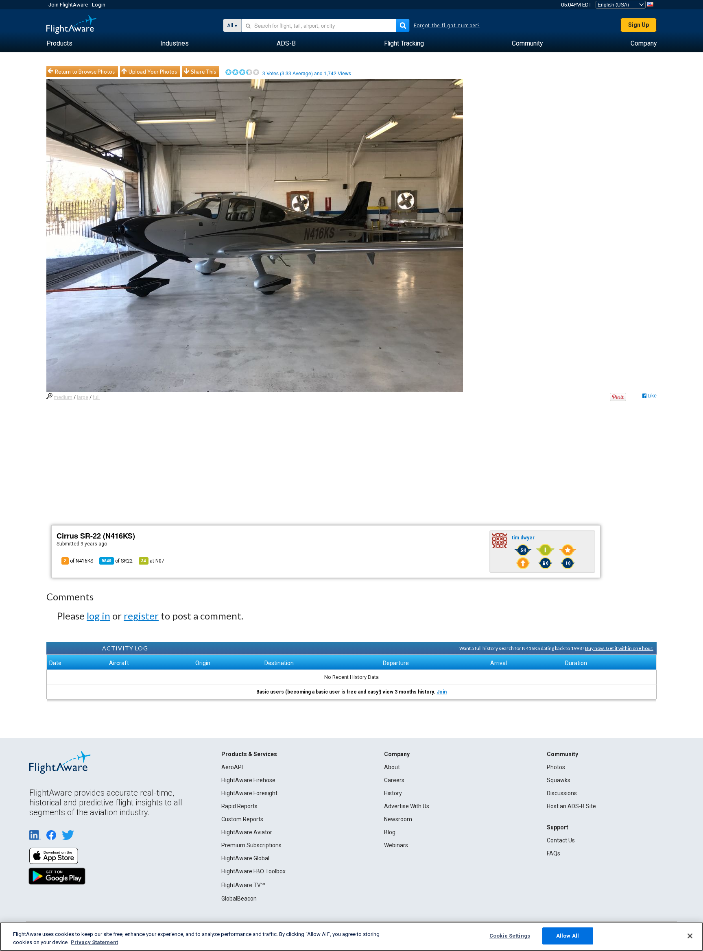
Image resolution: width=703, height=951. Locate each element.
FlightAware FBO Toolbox (253, 871)
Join (442, 692)
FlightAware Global (245, 858)
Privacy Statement (94, 942)
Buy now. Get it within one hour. (619, 648)
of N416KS (78, 561)
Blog (389, 832)
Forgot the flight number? (447, 25)
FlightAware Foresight (249, 793)
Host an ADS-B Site (571, 806)
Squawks (558, 780)
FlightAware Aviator (246, 832)
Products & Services (249, 754)
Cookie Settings (509, 936)
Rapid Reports (239, 806)
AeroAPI (232, 767)
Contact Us (561, 840)
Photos (556, 767)
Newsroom (398, 819)
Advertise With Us (406, 806)
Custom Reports (242, 819)
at (152, 561)
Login (98, 5)
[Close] (690, 936)
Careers (394, 780)
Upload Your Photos (153, 71)
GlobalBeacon (239, 898)
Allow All (567, 936)
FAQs (553, 853)
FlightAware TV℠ (243, 885)
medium (63, 397)
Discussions (562, 793)
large (82, 397)
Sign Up (638, 25)
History (393, 793)
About (392, 767)
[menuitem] (59, 43)
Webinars (396, 845)
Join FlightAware (68, 5)
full (96, 397)
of (117, 561)
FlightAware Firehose (248, 780)
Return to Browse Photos (85, 71)
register (141, 616)
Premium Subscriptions (251, 845)
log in (98, 616)
